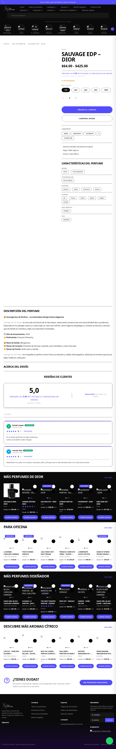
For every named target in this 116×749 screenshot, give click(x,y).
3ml (85, 90)
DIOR (64, 49)
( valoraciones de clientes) (73, 76)
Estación (23, 10)
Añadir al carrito (87, 110)
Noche (82, 198)
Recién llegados (37, 717)
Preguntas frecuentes (69, 706)
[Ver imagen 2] (30, 597)
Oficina (92, 198)
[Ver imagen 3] (13, 597)
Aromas (50, 10)
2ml (75, 90)
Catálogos (50, 7)
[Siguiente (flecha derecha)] (112, 374)
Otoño (76, 189)
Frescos (73, 198)
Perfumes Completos (67, 10)
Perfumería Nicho (38, 710)
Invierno (65, 189)
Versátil (65, 202)
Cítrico (65, 172)
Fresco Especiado (78, 172)
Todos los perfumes (38, 706)
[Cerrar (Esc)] (108, 2)
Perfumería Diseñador (39, 714)
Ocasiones (37, 10)
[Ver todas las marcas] (112, 29)
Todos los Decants (35, 7)
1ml (65, 90)
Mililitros (66, 85)
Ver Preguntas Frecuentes (95, 682)
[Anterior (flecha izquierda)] (4, 374)
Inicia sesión (90, 394)
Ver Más (108, 478)
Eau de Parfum (18, 44)
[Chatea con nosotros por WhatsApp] (109, 740)
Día (64, 198)
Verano (97, 189)
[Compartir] (103, 2)
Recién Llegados (80, 7)
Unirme (109, 720)
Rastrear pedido (88, 10)
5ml (95, 90)
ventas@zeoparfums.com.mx (72, 724)
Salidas (102, 198)
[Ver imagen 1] (10, 597)
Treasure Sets (96, 7)
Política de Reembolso (69, 710)
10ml (106, 90)
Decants (64, 7)
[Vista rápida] (16, 491)
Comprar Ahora (87, 118)
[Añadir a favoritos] (50, 58)
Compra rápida (11, 517)
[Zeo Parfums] (10, 9)
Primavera (86, 189)
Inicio (22, 7)
